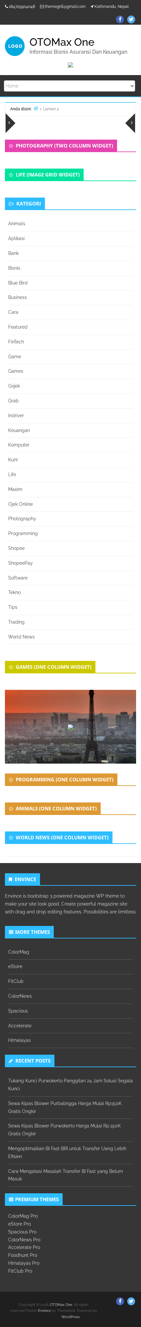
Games (15, 371)
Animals (16, 223)
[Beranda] (35, 108)
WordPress (70, 1317)
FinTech (16, 341)
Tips (12, 607)
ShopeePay (20, 563)
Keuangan (19, 430)
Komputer (19, 444)
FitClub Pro (20, 1271)
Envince (44, 1311)
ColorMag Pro (23, 1216)
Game (14, 356)
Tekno (14, 592)
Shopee (16, 548)
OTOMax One (61, 1305)
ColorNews (20, 996)
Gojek (14, 386)
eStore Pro (19, 1224)
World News (21, 636)
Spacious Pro (22, 1231)
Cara (13, 312)
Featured (18, 327)
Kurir (13, 459)
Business (17, 297)
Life (12, 474)
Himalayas (19, 1040)
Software (18, 578)
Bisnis (14, 268)
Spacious (18, 1011)
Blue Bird (18, 282)
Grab (13, 400)
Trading (16, 622)
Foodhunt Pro (22, 1255)
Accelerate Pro (24, 1247)
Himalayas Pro (23, 1263)
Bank (13, 253)
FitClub (16, 981)
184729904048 (22, 6)
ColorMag (18, 952)
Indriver (16, 415)
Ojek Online (20, 504)
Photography (22, 518)
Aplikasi (16, 238)
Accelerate (19, 1025)
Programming (23, 533)
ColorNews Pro (24, 1239)
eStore (15, 966)
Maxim (15, 489)
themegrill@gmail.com (65, 6)
